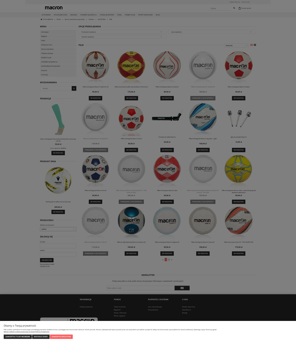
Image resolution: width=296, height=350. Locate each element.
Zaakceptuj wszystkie (61, 337)
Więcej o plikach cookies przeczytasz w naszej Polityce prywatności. (26, 332)
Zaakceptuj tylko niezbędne (17, 337)
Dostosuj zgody (41, 337)
